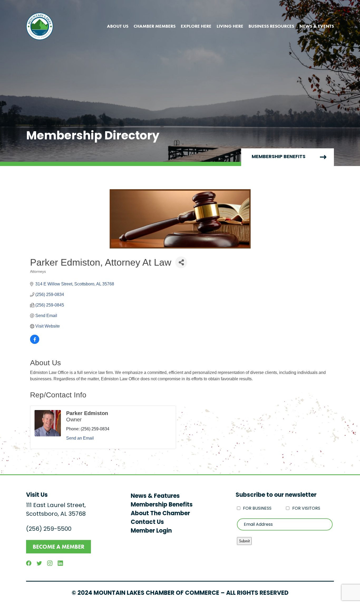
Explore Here (196, 26)
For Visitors (306, 508)
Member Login (151, 531)
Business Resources (271, 26)
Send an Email (80, 438)
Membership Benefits (278, 157)
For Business (257, 508)
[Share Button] (181, 262)
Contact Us (147, 522)
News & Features (155, 496)
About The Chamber (160, 514)
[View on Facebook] (34, 342)
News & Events (316, 26)
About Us (117, 26)
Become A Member (58, 547)
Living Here (230, 26)
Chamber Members (155, 26)
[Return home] (39, 26)
